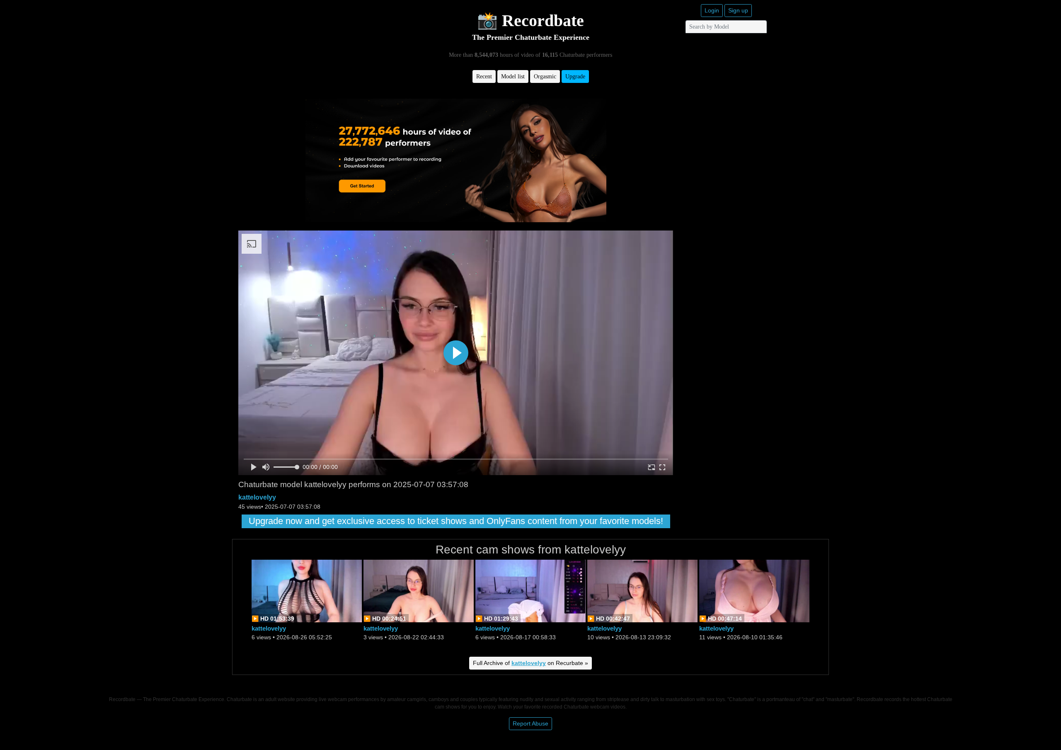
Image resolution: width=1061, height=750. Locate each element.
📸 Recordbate (530, 20)
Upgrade (575, 76)
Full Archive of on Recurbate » (530, 663)
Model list (513, 76)
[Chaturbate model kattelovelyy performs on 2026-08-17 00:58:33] (530, 590)
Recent (484, 76)
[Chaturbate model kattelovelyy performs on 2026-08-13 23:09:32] (642, 590)
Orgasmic (545, 76)
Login (712, 10)
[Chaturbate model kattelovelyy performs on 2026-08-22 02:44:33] (418, 590)
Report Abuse (530, 723)
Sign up (738, 10)
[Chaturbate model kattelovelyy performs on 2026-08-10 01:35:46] (754, 590)
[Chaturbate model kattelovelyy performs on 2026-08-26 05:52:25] (307, 590)
